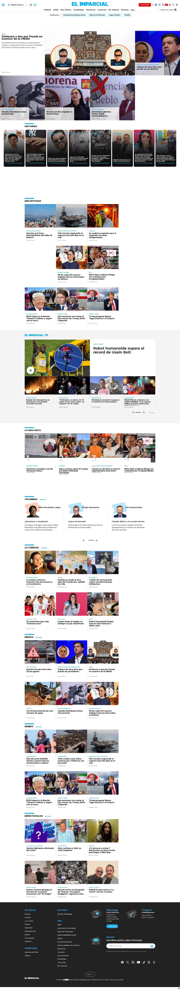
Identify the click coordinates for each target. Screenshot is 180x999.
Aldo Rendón (62, 846)
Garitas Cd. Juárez (167, 10)
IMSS (90, 272)
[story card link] (90, 53)
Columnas (102, 10)
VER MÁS (43, 499)
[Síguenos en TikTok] (170, 4)
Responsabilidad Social (66, 935)
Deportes (28, 928)
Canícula (92, 231)
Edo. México (66, 10)
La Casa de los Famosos (34, 846)
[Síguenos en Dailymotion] (176, 4)
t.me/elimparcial (147, 912)
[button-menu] (3, 4)
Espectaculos (62, 887)
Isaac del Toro (31, 619)
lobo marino (62, 756)
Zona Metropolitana (33, 231)
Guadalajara (78, 10)
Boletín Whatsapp (64, 914)
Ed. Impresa (114, 10)
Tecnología (29, 938)
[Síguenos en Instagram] (163, 4)
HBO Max (91, 846)
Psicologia (61, 619)
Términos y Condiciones (137, 951)
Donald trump (63, 314)
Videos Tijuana (98, 344)
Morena (49, 109)
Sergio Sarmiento (90, 507)
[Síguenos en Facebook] (156, 4)
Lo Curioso (29, 921)
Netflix (127, 15)
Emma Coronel (31, 887)
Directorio (61, 949)
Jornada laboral (63, 272)
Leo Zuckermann (133, 507)
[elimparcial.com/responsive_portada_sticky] (178, 988)
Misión (59, 938)
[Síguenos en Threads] (173, 4)
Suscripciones (63, 956)
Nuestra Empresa (64, 942)
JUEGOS (47, 10)
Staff (59, 925)
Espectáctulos (94, 887)
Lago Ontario (114, 15)
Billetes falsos (32, 466)
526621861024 (112, 912)
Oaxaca (28, 708)
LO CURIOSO (32, 547)
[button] (153, 457)
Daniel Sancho (31, 756)
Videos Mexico (63, 398)
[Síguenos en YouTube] (166, 4)
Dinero (27, 924)
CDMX (55, 10)
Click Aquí (112, 926)
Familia (60, 577)
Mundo (28, 917)
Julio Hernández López (49, 507)
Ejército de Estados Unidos (67, 231)
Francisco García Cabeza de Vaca (148, 64)
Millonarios (93, 577)
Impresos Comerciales (66, 928)
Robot (91, 619)
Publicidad (61, 959)
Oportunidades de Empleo (68, 945)
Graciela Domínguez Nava (74, 15)
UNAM (3, 34)
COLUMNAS (31, 499)
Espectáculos (30, 931)
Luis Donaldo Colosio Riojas (102, 466)
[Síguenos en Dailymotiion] (154, 962)
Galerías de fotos (31, 952)
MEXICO (29, 637)
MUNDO (29, 726)
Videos (27, 956)
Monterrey (90, 10)
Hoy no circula (31, 667)
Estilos (27, 935)
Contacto (61, 952)
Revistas (125, 10)
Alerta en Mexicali (97, 15)
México (27, 914)
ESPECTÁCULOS (34, 816)
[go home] (32, 978)
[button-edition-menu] (158, 9)
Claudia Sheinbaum (8, 109)
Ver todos (151, 412)
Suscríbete (145, 5)
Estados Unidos (31, 314)
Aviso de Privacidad (65, 932)
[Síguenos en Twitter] (159, 4)
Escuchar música (32, 577)
